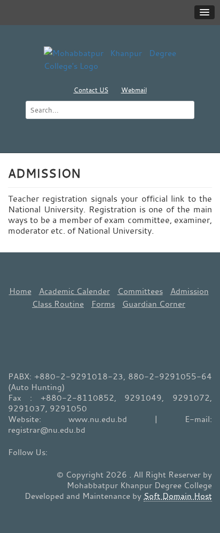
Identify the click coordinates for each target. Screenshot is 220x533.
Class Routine (58, 303)
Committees (140, 290)
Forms (103, 303)
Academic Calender (74, 290)
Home (20, 290)
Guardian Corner (153, 303)
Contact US (91, 89)
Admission (189, 290)
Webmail (134, 89)
